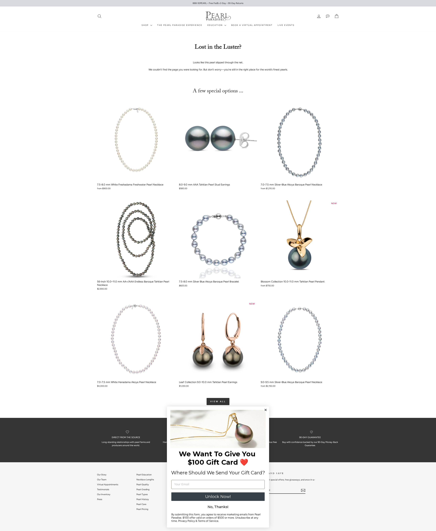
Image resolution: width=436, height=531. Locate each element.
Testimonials (103, 489)
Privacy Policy (186, 520)
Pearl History (142, 499)
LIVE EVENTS (286, 25)
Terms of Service (208, 520)
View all (218, 401)
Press (99, 499)
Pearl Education (144, 474)
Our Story (101, 474)
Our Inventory (103, 494)
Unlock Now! (218, 496)
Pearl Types (142, 494)
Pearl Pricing (142, 509)
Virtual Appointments (107, 484)
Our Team (101, 479)
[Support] (327, 16)
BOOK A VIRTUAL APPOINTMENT (251, 25)
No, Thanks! (218, 507)
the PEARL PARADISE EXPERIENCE (179, 25)
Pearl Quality (142, 484)
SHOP (146, 25)
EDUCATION (215, 25)
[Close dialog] (265, 410)
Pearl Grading (142, 489)
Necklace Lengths (145, 479)
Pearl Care (141, 504)
